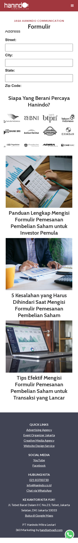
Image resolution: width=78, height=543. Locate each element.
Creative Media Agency (39, 440)
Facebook (39, 465)
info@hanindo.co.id (39, 485)
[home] (16, 5)
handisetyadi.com (51, 530)
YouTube (39, 460)
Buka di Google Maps (39, 515)
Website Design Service (39, 445)
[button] (72, 5)
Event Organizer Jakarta (39, 435)
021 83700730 (39, 480)
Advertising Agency (39, 430)
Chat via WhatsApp (39, 490)
